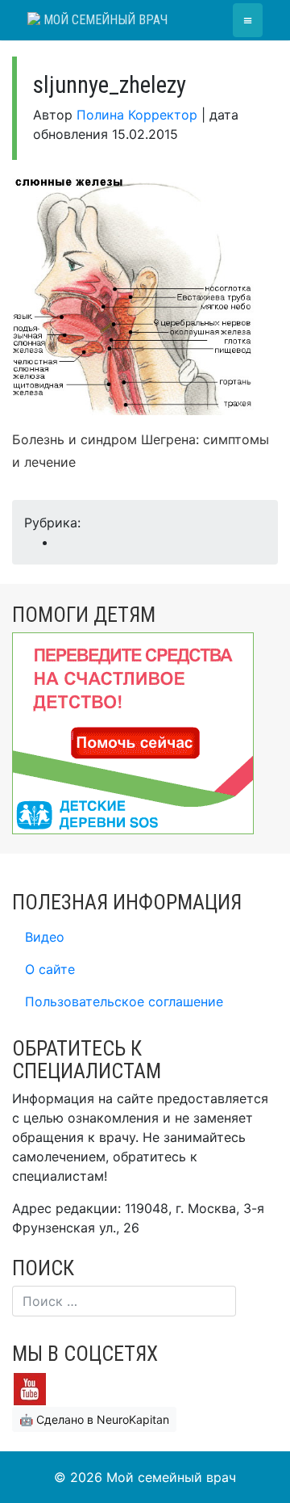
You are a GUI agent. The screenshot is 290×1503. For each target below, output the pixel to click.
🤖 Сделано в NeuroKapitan (94, 1419)
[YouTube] (30, 1387)
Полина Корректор (137, 115)
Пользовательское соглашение (124, 1001)
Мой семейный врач (104, 19)
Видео (44, 937)
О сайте (50, 969)
